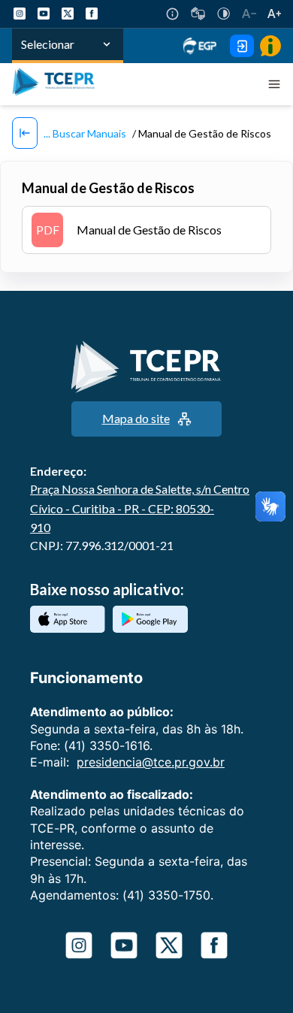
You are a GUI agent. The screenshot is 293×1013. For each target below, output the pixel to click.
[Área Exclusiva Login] (242, 46)
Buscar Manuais (88, 133)
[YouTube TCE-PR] (43, 13)
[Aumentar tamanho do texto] (274, 13)
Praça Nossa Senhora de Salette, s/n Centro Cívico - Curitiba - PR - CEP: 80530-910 (139, 508)
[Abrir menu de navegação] (274, 84)
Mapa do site (136, 418)
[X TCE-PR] (67, 13)
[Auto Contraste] (223, 13)
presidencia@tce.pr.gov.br (151, 762)
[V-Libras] (198, 13)
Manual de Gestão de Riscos (129, 229)
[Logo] (57, 84)
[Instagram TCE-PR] (19, 13)
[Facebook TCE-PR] (91, 13)
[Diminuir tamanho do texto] (249, 13)
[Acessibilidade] (172, 14)
